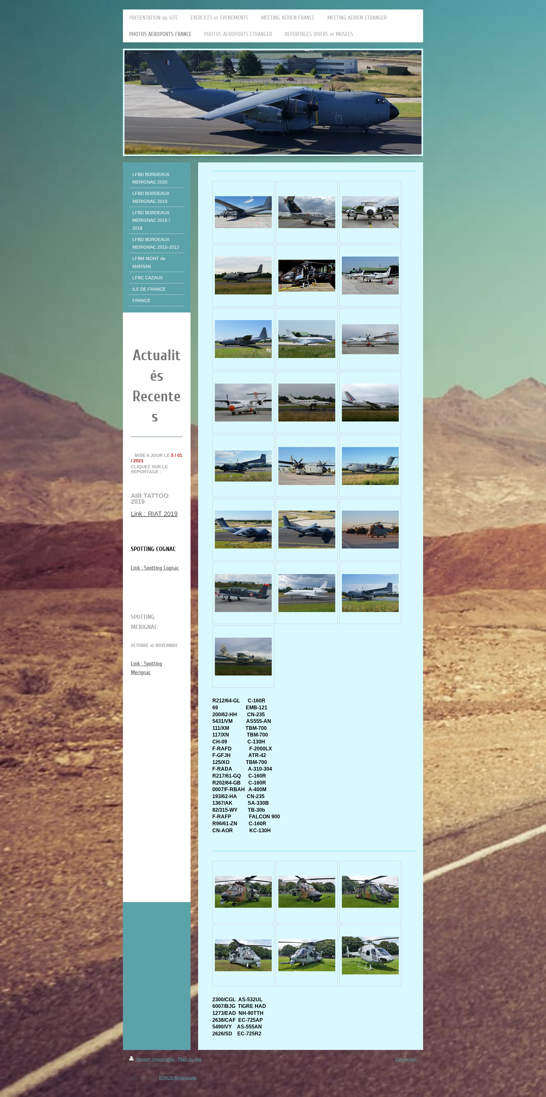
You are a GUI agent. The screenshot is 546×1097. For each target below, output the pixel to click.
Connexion (406, 1059)
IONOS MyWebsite (178, 1077)
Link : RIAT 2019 (154, 513)
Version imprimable (155, 1059)
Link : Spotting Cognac (155, 567)
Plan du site (190, 1059)
